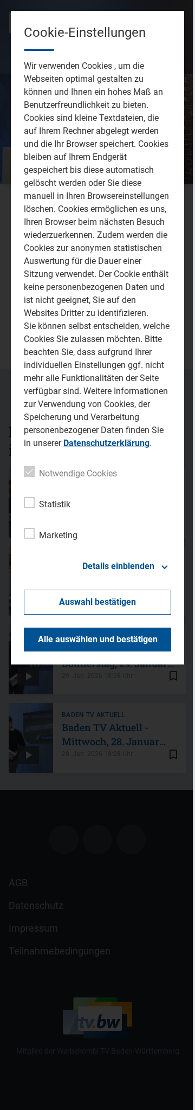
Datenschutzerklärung (106, 443)
